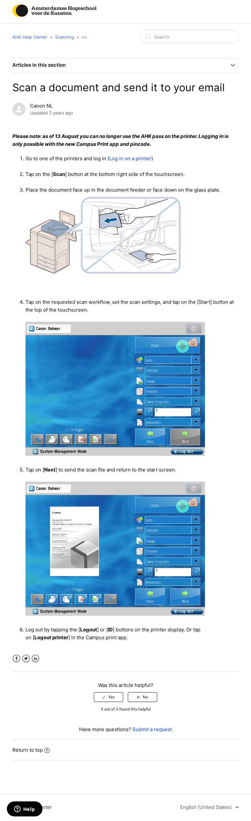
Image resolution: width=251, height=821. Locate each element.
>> (84, 37)
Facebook (16, 659)
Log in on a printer (130, 158)
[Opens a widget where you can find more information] (24, 809)
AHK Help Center (29, 37)
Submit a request (152, 729)
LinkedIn (35, 659)
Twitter (26, 659)
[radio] (108, 697)
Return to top (27, 750)
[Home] (54, 15)
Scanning (64, 37)
